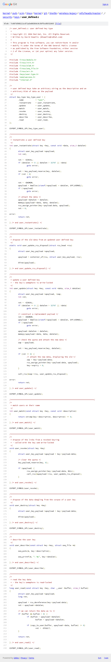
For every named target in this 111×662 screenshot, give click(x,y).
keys (16, 17)
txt (99, 658)
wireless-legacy (68, 13)
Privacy (24, 658)
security (7, 17)
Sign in (105, 4)
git (45, 13)
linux (29, 13)
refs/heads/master (90, 13)
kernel (6, 13)
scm (21, 13)
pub (14, 13)
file (58, 23)
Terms (31, 658)
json (106, 658)
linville (53, 13)
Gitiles (16, 658)
